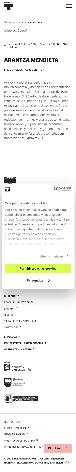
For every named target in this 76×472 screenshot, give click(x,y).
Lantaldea (11, 328)
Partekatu (55, 448)
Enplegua (10, 337)
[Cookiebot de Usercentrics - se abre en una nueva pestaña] (54, 189)
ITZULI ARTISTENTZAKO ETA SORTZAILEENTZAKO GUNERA (37, 45)
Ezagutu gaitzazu (17, 302)
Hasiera (9, 22)
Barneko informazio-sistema (23, 447)
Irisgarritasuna (15, 434)
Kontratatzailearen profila (23, 343)
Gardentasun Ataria (18, 350)
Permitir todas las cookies (38, 268)
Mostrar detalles (52, 256)
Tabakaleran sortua (18, 321)
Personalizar (36, 280)
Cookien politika (15, 428)
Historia (9, 315)
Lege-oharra (12, 422)
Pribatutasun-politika (19, 441)
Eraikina (9, 309)
